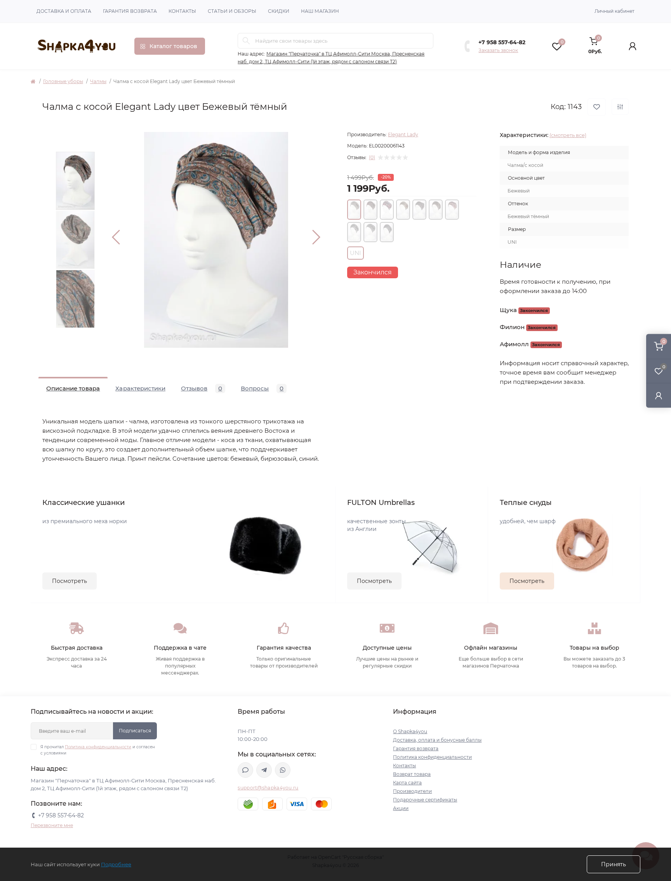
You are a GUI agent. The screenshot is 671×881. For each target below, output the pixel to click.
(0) (372, 157)
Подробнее (116, 864)
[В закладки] (597, 107)
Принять (613, 864)
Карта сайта (407, 783)
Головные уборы (63, 81)
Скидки (278, 11)
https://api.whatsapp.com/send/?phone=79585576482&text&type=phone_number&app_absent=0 (282, 770)
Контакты (182, 11)
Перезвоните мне (52, 825)
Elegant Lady (403, 134)
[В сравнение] (620, 107)
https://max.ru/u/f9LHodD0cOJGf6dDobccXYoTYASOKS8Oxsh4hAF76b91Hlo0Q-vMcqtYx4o (245, 770)
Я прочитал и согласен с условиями (97, 750)
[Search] (246, 41)
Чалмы (98, 81)
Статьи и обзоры (232, 11)
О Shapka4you (410, 731)
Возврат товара (412, 774)
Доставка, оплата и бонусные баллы (437, 740)
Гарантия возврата (130, 11)
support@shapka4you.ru (268, 788)
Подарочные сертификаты (425, 800)
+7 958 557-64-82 (501, 42)
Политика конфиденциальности (98, 746)
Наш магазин (320, 11)
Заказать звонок (498, 50)
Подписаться (135, 731)
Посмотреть (69, 581)
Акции (401, 808)
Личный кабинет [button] (614, 11)
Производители (412, 791)
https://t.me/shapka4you (264, 770)
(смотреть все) (567, 135)
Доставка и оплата (64, 11)
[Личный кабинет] (658, 395)
